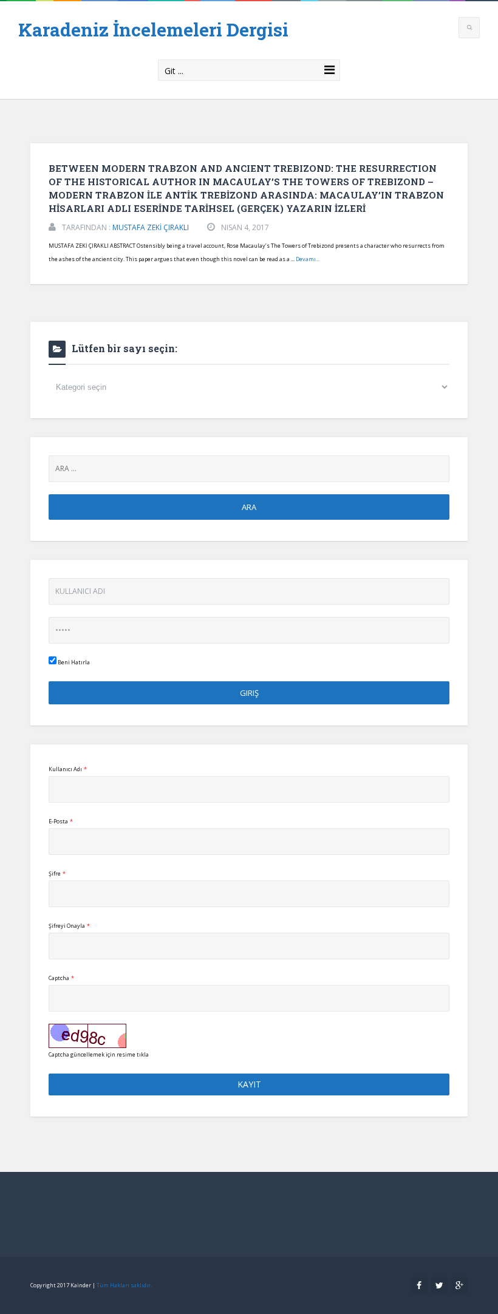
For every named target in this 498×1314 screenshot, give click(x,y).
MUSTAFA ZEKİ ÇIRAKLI (150, 227)
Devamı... (307, 259)
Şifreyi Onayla (69, 926)
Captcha (61, 978)
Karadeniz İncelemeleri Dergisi (153, 29)
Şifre (57, 873)
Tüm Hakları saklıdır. (124, 1285)
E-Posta (61, 821)
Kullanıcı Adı (68, 769)
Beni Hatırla (73, 662)
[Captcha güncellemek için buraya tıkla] (87, 1036)
